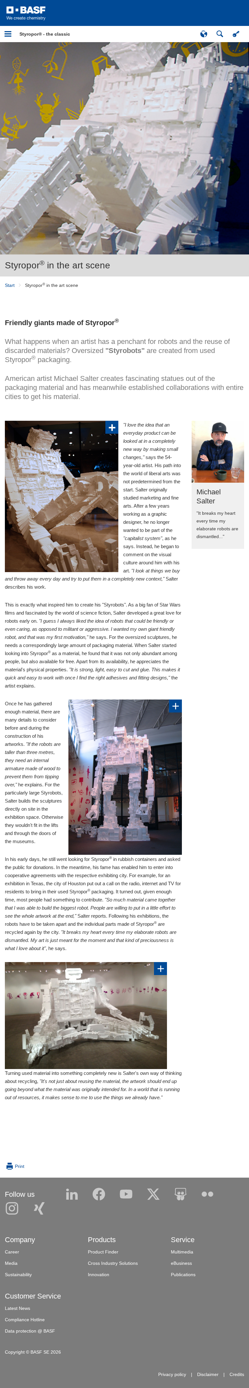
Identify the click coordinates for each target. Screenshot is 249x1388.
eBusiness (181, 1263)
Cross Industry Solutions (113, 1263)
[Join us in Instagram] (12, 1209)
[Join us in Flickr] (207, 1194)
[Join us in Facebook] (99, 1194)
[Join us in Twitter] (153, 1194)
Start (10, 285)
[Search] (220, 34)
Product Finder (103, 1251)
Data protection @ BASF (30, 1331)
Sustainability (18, 1274)
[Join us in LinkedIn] (72, 1194)
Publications (183, 1274)
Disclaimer (208, 1374)
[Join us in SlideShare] (180, 1194)
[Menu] (8, 34)
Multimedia (182, 1251)
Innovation (98, 1274)
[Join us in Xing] (39, 1209)
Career (12, 1251)
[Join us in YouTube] (126, 1194)
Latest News (17, 1308)
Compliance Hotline (25, 1319)
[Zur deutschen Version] (204, 34)
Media (11, 1263)
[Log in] (236, 34)
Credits (237, 1374)
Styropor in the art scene (57, 265)
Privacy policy (172, 1374)
